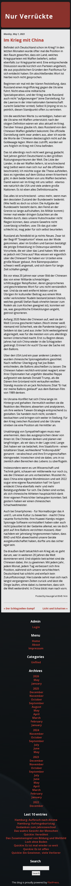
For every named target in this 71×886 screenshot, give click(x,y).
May (36, 680)
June (36, 748)
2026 (36, 676)
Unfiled (36, 662)
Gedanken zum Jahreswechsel (36, 827)
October (36, 699)
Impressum (36, 648)
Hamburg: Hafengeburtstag (36, 823)
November (37, 696)
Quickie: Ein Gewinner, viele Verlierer (36, 853)
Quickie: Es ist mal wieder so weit (36, 845)
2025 (36, 688)
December (36, 692)
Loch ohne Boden (36, 842)
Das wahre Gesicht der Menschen (36, 831)
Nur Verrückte (29, 16)
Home (36, 641)
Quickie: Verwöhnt (36, 834)
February (36, 721)
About (36, 645)
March (36, 718)
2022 (36, 802)
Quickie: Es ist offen (36, 849)
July (36, 745)
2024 (36, 730)
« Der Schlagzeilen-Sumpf (19, 608)
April (36, 714)
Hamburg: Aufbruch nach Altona (36, 820)
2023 (36, 757)
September (36, 703)
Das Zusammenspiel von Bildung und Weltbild (36, 838)
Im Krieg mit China (24, 40)
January (37, 683)
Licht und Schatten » (55, 608)
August (36, 707)
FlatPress (53, 882)
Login (36, 627)
